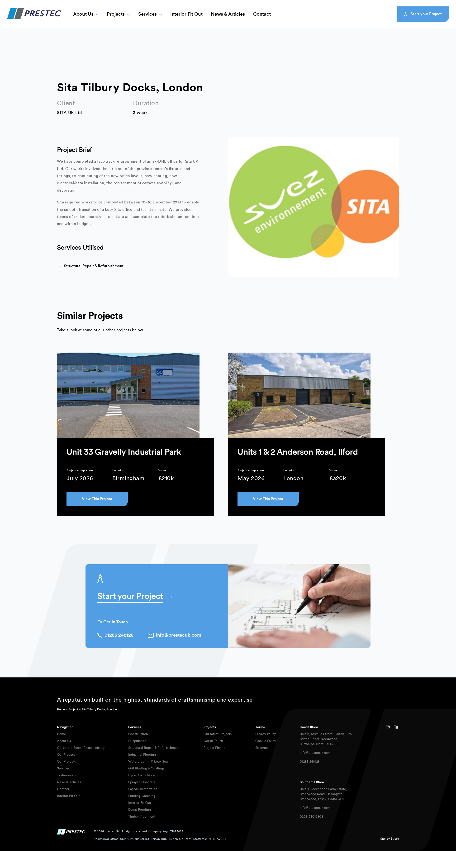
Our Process (66, 754)
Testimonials (66, 775)
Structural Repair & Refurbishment (154, 748)
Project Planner (215, 748)
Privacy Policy (265, 734)
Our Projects (66, 761)
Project (73, 709)
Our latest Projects (218, 734)
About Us (83, 14)
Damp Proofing (139, 809)
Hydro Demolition (141, 775)
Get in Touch (213, 741)
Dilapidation (137, 741)
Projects (116, 14)
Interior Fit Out (186, 14)
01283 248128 (310, 761)
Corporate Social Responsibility (80, 748)
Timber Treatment (141, 816)
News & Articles (228, 14)
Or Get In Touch (112, 622)
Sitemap (261, 748)
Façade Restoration (142, 789)
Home (61, 709)
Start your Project (426, 14)
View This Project (97, 499)
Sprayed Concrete (142, 782)
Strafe (395, 838)
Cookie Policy (265, 741)
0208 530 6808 (311, 816)
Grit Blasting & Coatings (146, 768)
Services (147, 14)
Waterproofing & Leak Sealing (150, 761)
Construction (138, 734)
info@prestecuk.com (315, 752)
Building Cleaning (141, 796)
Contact (262, 14)
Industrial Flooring (142, 754)
